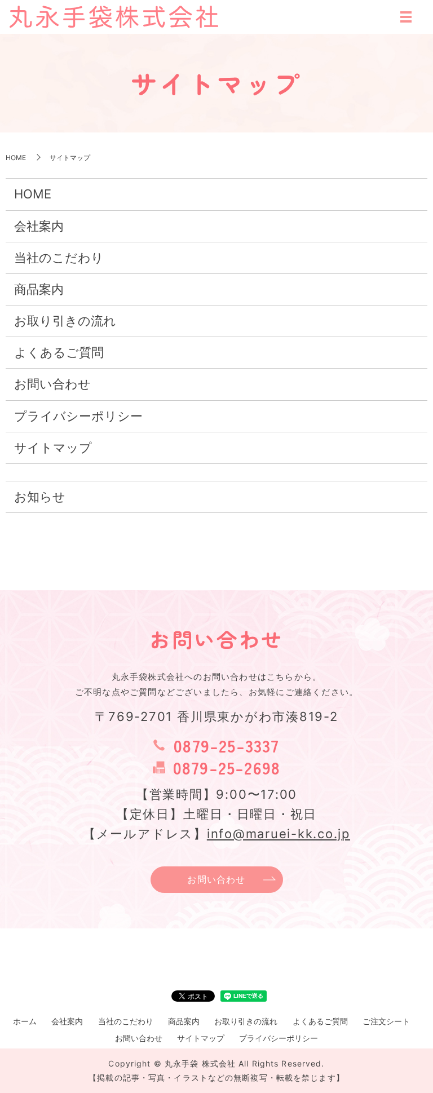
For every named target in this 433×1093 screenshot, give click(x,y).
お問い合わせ (52, 384)
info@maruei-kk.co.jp (278, 833)
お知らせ (39, 496)
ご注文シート (386, 1021)
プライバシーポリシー (78, 416)
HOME (16, 157)
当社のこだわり (59, 257)
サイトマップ (53, 447)
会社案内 (39, 226)
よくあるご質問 (59, 352)
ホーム (25, 1021)
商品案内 (39, 289)
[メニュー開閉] (406, 17)
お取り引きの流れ (65, 320)
